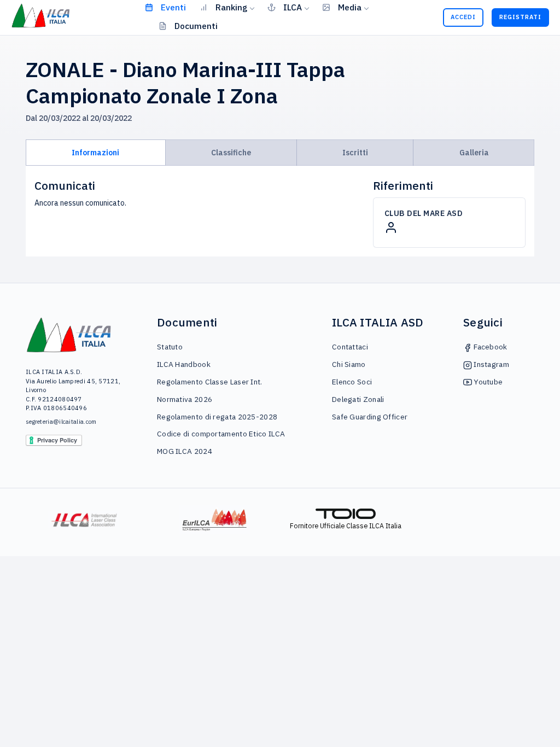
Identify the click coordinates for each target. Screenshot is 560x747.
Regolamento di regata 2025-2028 (217, 417)
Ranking (231, 7)
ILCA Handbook (184, 364)
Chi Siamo (349, 364)
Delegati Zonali (358, 399)
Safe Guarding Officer (369, 417)
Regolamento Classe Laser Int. (209, 382)
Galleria (474, 152)
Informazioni (95, 152)
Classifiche (231, 152)
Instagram (490, 364)
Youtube (487, 382)
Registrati (520, 17)
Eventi (173, 7)
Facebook (490, 347)
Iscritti (355, 152)
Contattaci (350, 347)
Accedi (463, 17)
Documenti (196, 25)
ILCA (292, 7)
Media (349, 7)
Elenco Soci (352, 382)
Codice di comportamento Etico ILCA (221, 434)
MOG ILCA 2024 (184, 451)
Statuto (170, 347)
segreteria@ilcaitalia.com (61, 421)
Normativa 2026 (184, 399)
